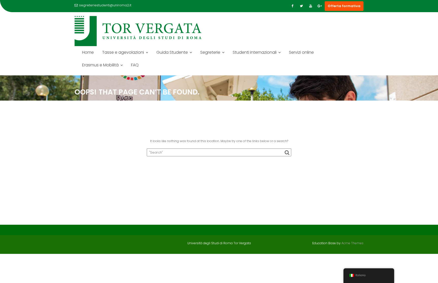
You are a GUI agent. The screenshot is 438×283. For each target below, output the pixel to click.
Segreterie (210, 52)
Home (88, 52)
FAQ (135, 65)
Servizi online (301, 52)
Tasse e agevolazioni (123, 52)
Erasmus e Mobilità (100, 65)
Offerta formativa (344, 6)
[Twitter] (301, 6)
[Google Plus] (320, 6)
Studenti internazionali (255, 52)
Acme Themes (352, 243)
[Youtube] (310, 6)
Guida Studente (172, 52)
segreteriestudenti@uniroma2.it (105, 5)
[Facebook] (292, 6)
